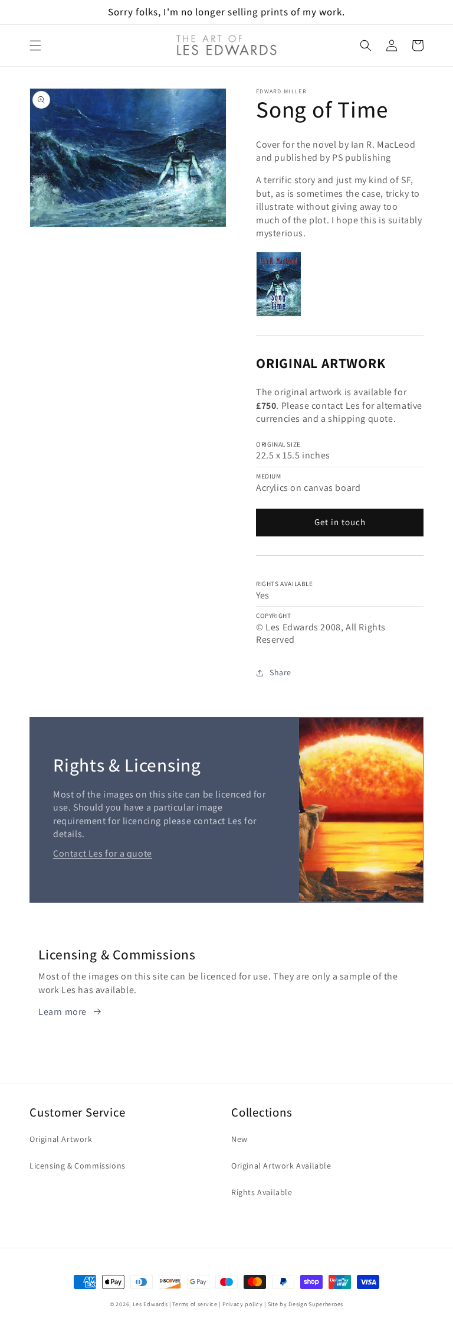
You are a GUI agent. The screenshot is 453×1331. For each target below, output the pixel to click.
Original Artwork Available (281, 1165)
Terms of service (194, 1304)
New (239, 1139)
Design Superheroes (315, 1304)
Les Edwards (150, 1304)
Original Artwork (61, 1139)
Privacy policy (242, 1304)
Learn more (62, 1011)
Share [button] (280, 672)
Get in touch (340, 522)
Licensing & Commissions (77, 1165)
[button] (35, 45)
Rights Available (262, 1192)
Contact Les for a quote (102, 853)
